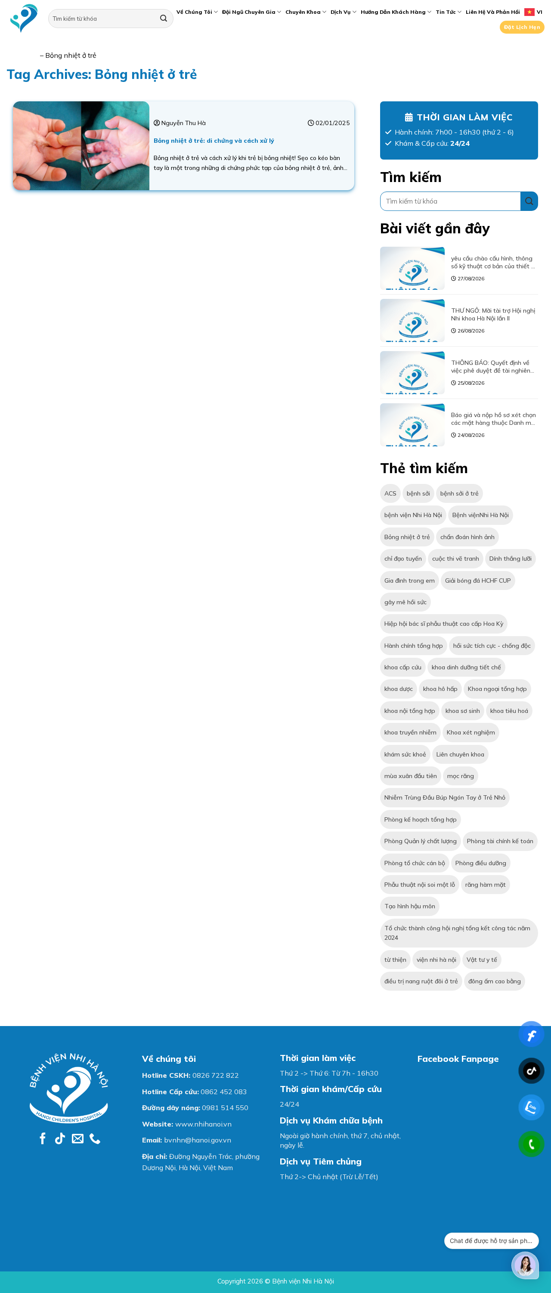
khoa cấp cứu (402, 667)
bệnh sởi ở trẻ (459, 493)
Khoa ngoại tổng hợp (497, 689)
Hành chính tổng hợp (413, 645)
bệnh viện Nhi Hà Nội (413, 515)
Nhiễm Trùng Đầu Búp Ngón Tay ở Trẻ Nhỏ (444, 797)
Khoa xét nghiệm (471, 732)
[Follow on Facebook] (43, 1139)
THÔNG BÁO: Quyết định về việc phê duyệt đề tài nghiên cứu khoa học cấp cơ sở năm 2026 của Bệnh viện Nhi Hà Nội (493, 366)
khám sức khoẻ (405, 754)
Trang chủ (22, 55)
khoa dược (398, 689)
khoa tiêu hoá (509, 710)
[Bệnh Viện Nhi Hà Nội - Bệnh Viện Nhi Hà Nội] (23, 18)
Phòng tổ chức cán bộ (414, 862)
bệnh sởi (418, 493)
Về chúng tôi (194, 12)
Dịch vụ (340, 12)
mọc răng (460, 776)
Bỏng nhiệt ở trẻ (407, 536)
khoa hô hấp (440, 689)
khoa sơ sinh (463, 710)
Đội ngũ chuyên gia (249, 12)
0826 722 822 (215, 1075)
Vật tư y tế (482, 959)
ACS (390, 493)
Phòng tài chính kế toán (500, 841)
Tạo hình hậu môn (409, 906)
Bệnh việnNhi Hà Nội (480, 515)
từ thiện (395, 959)
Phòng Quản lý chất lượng (420, 841)
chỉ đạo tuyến (403, 558)
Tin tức (446, 12)
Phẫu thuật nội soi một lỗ (419, 884)
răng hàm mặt (485, 884)
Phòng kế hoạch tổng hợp (420, 819)
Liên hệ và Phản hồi (493, 12)
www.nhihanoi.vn (203, 1124)
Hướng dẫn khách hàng (393, 12)
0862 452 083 (224, 1091)
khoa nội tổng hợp (409, 710)
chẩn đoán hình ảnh (467, 536)
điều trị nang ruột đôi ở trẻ (421, 981)
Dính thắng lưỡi (510, 558)
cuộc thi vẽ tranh (455, 558)
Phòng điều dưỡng (480, 862)
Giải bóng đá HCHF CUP (478, 580)
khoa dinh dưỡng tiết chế (466, 667)
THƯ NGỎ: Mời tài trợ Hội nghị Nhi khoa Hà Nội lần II (493, 314)
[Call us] (95, 1139)
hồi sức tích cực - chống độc (492, 645)
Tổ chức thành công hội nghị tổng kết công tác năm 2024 (457, 932)
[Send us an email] (78, 1139)
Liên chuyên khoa (460, 754)
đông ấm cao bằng (494, 981)
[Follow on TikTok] (60, 1139)
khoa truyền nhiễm (410, 732)
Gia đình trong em (409, 580)
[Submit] (163, 18)
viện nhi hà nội (436, 959)
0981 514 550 (225, 1107)
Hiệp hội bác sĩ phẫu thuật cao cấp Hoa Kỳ (443, 624)
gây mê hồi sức (405, 602)
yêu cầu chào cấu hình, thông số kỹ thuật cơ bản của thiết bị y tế (493, 262)
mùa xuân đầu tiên (410, 776)
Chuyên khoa (303, 12)
